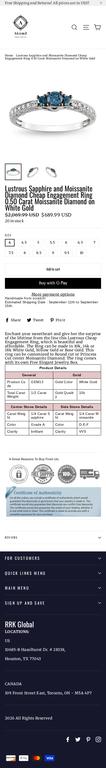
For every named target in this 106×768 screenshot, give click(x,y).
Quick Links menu (25, 573)
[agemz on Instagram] (98, 739)
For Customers (22, 558)
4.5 (24, 242)
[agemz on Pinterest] (88, 739)
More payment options (53, 294)
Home (9, 55)
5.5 (52, 242)
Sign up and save (25, 603)
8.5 (38, 253)
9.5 (66, 253)
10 (82, 253)
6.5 (80, 242)
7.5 (11, 253)
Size (8, 235)
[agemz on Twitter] (78, 739)
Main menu (17, 588)
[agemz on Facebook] (68, 739)
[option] (53, 113)
